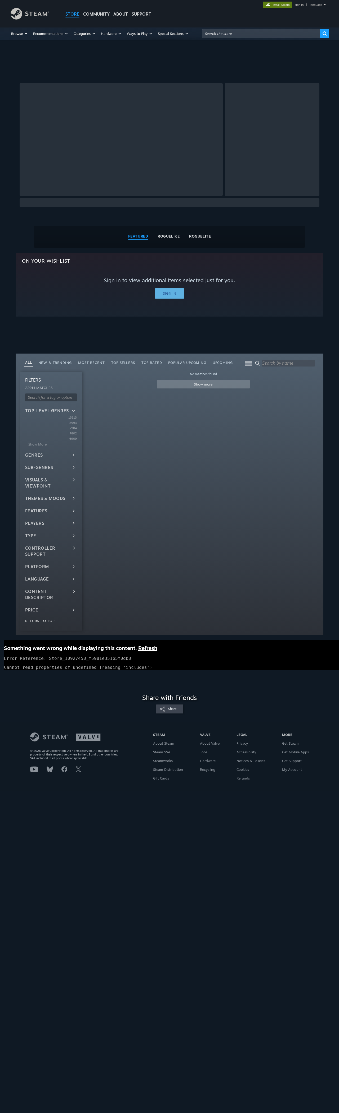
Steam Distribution (168, 769)
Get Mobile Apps (295, 752)
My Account (292, 769)
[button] (19, 33)
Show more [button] (203, 384)
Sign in (169, 293)
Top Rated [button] (151, 362)
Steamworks (163, 761)
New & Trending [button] (55, 362)
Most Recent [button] (91, 362)
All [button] (28, 362)
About (120, 14)
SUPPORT (141, 14)
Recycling (207, 769)
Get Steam (290, 743)
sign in (299, 5)
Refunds (243, 778)
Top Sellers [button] (123, 362)
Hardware (208, 761)
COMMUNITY (96, 14)
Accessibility (246, 752)
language (316, 5)
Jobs (203, 752)
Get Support (292, 761)
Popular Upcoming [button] (187, 362)
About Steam (163, 743)
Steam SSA (161, 752)
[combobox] (261, 33)
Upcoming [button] (223, 362)
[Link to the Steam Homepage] (30, 18)
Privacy (242, 743)
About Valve (210, 743)
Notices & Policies (251, 761)
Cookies (243, 769)
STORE (72, 14)
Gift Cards (161, 778)
